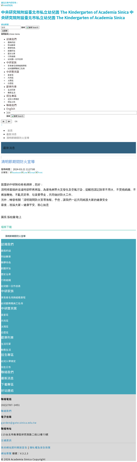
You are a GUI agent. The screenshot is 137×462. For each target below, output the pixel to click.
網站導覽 (5, 24)
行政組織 (6, 280)
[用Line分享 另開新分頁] (24, 172)
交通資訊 (6, 440)
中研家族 (11, 62)
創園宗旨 (6, 268)
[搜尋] (32, 27)
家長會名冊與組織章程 (13, 297)
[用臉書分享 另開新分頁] (15, 172)
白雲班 (10, 83)
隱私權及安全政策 (40, 447)
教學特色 (6, 262)
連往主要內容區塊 (8, 2)
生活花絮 (6, 343)
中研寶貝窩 (12, 71)
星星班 (4, 314)
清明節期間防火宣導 (17, 137)
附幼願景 (6, 256)
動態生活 (11, 92)
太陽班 (4, 326)
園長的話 (6, 250)
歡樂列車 (11, 86)
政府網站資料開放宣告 (14, 447)
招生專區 (11, 95)
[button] (10, 33)
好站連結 (7, 390)
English (10, 108)
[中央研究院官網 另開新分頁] (7, 5)
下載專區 (7, 384)
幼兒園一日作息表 (15, 59)
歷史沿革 (6, 274)
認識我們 (11, 39)
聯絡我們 (11, 105)
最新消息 (11, 134)
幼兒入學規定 (8, 361)
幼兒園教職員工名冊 (16, 68)
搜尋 (23, 27)
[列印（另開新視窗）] (39, 172)
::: (17, 2)
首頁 (9, 130)
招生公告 (11, 101)
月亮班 (4, 320)
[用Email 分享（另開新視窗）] (31, 172)
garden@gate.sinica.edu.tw (19, 422)
